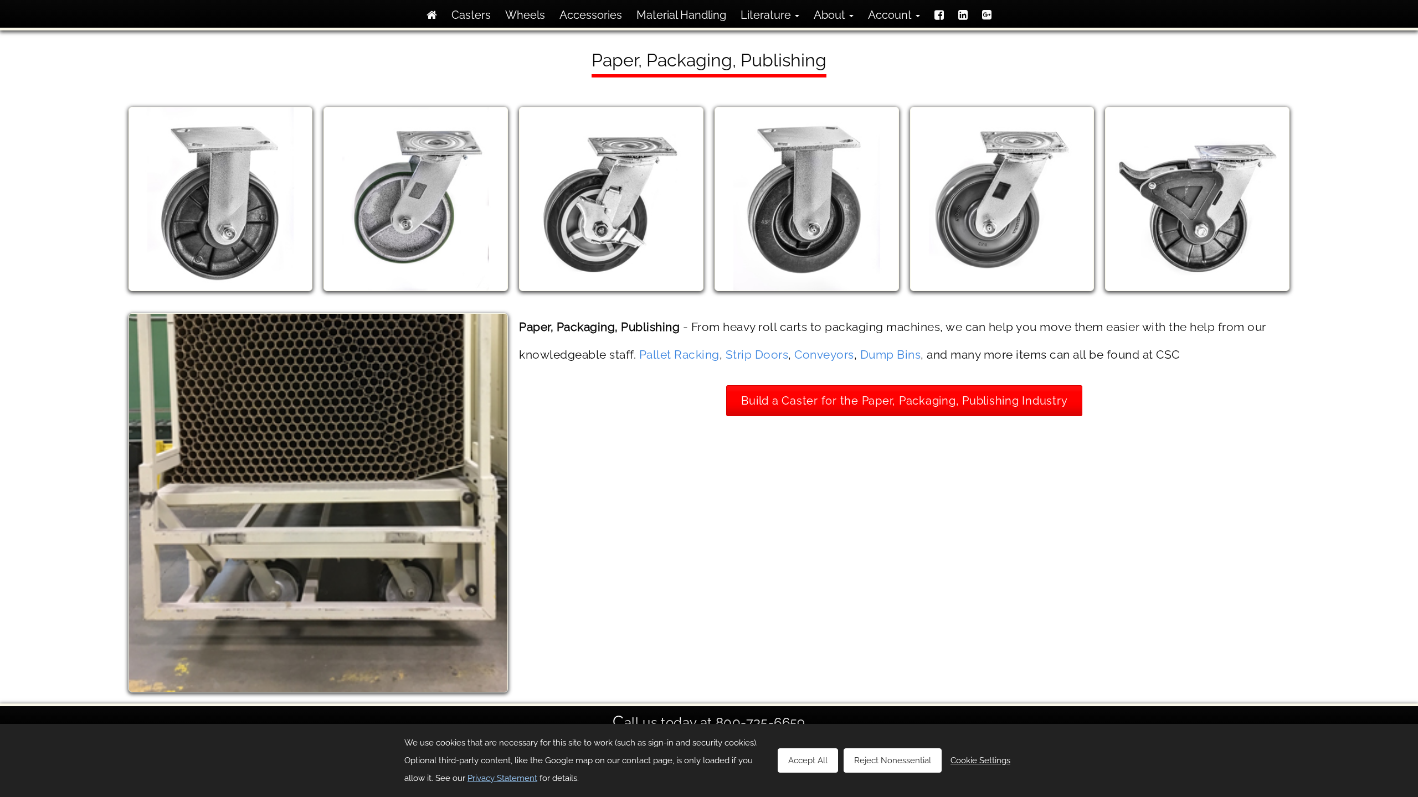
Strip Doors (757, 354)
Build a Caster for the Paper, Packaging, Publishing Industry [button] (904, 400)
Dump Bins (890, 354)
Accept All (808, 760)
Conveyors (824, 354)
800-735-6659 (760, 723)
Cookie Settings (980, 760)
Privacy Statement (502, 778)
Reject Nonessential (892, 760)
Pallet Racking (679, 354)
